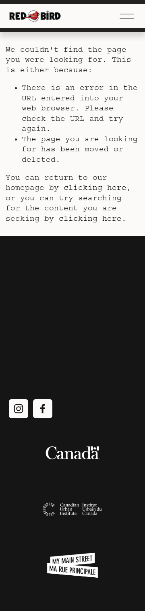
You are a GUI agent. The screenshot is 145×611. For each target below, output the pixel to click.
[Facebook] (42, 408)
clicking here (95, 187)
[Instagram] (18, 408)
